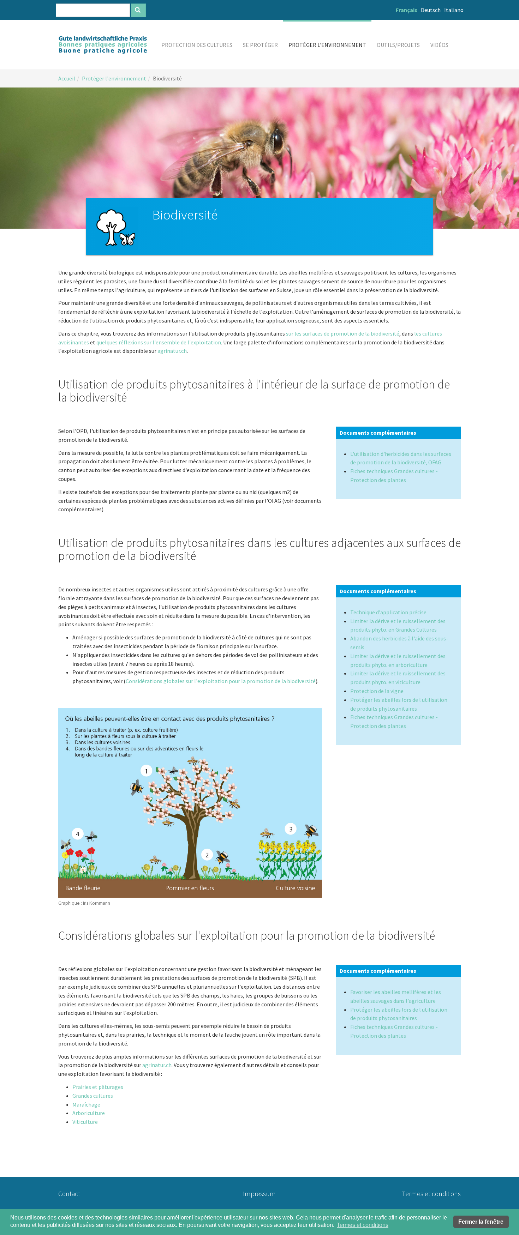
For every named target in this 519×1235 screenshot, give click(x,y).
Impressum (259, 1193)
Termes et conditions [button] (362, 1225)
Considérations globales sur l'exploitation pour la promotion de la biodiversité (221, 681)
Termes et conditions (431, 1193)
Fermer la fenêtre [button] (480, 1222)
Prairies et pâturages (97, 1086)
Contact (69, 1193)
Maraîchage (86, 1104)
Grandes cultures (92, 1095)
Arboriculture (88, 1112)
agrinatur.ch (172, 350)
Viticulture (85, 1121)
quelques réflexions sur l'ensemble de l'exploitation (158, 342)
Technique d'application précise (388, 612)
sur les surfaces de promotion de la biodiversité (342, 333)
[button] (197, 45)
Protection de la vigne (377, 690)
